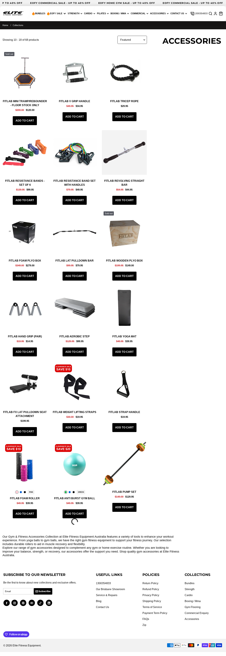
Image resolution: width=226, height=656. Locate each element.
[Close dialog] (191, 281)
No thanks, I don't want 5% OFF (72, 344)
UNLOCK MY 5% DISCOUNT (71, 336)
